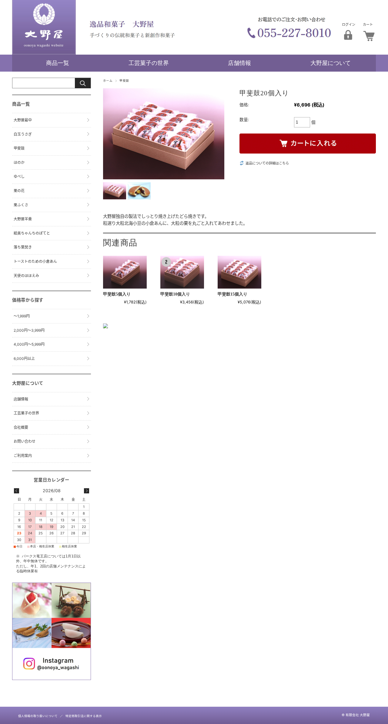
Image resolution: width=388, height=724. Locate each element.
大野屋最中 (23, 120)
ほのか (19, 162)
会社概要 (21, 427)
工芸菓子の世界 (149, 63)
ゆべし (19, 176)
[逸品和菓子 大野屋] (44, 53)
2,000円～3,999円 (29, 330)
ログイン (348, 24)
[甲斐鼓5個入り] (125, 272)
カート (368, 24)
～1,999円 (22, 316)
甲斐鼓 (124, 80)
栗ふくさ (21, 205)
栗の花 (19, 190)
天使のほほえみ (26, 275)
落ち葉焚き (23, 247)
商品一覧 (57, 63)
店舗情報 (239, 63)
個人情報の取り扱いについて (38, 716)
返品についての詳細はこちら (267, 163)
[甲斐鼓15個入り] (239, 272)
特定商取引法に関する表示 (83, 716)
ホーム (107, 80)
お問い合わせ (24, 441)
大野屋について (330, 63)
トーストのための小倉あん (35, 261)
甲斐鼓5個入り (117, 294)
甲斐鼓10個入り (175, 294)
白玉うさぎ (23, 134)
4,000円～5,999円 (29, 344)
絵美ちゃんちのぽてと (32, 233)
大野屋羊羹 (23, 219)
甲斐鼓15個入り (232, 294)
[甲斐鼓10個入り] (182, 272)
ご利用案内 (23, 455)
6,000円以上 (24, 358)
